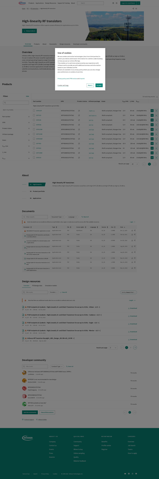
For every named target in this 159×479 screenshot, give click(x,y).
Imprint (82, 79)
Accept (99, 85)
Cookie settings (63, 85)
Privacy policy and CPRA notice (67, 79)
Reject (90, 85)
